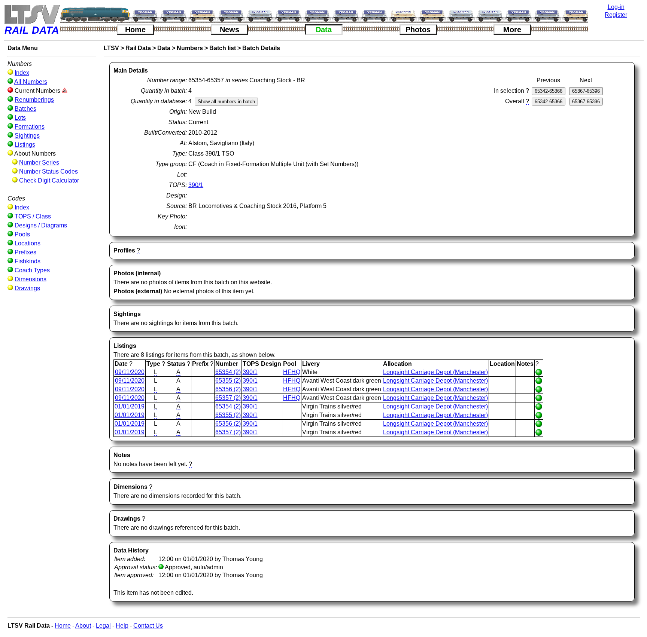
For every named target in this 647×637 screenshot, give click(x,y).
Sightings (27, 135)
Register (616, 15)
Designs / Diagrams (41, 225)
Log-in (616, 7)
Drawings (27, 288)
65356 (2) (228, 389)
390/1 (195, 185)
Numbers (190, 48)
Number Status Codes (48, 171)
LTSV (111, 48)
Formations (30, 126)
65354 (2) (228, 372)
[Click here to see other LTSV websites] (32, 14)
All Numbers (30, 82)
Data (324, 29)
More (512, 29)
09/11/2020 (130, 372)
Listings (25, 144)
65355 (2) (228, 380)
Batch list (222, 48)
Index (22, 73)
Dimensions (30, 279)
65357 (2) (228, 398)
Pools (22, 234)
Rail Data (138, 48)
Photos (418, 29)
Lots (20, 117)
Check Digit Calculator (49, 180)
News (229, 29)
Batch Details (261, 48)
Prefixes (25, 252)
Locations (27, 243)
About (83, 625)
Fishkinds (27, 261)
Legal (103, 625)
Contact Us (148, 625)
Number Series (39, 162)
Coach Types (32, 270)
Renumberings (34, 100)
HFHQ (291, 372)
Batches (25, 108)
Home (135, 29)
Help (122, 625)
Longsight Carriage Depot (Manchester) (435, 372)
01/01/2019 (130, 406)
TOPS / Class (33, 216)
